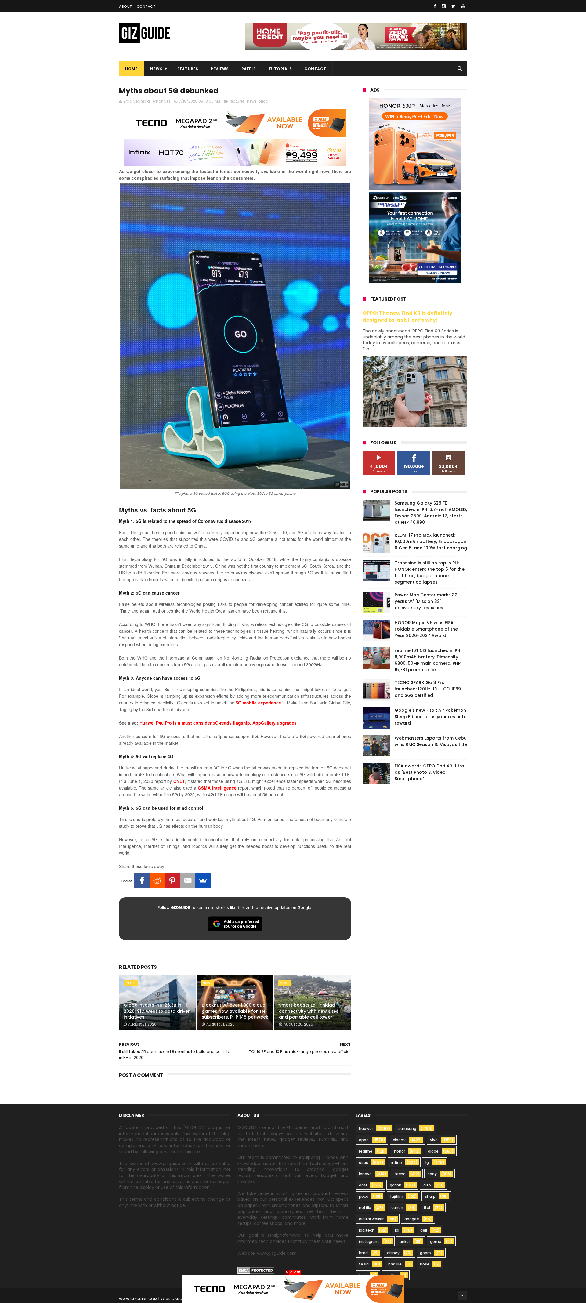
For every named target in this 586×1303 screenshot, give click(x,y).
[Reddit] (157, 880)
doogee (411, 1219)
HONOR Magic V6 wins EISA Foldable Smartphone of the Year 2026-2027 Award (426, 629)
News (156, 68)
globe (130, 983)
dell (423, 1230)
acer (363, 1185)
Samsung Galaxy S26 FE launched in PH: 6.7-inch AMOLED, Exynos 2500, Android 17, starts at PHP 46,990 (431, 512)
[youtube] (463, 6)
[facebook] (435, 6)
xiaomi (399, 1139)
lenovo (365, 1173)
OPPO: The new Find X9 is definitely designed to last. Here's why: (407, 316)
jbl (397, 1230)
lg (427, 1162)
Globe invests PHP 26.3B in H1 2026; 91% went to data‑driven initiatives (157, 1011)
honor (399, 1151)
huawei (366, 1128)
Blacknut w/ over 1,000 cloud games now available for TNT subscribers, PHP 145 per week (235, 1011)
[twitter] (453, 6)
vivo (434, 1139)
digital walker (371, 1219)
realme (365, 1151)
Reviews (220, 68)
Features (187, 68)
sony (432, 1173)
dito (427, 1185)
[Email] (187, 880)
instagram (369, 1241)
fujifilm (396, 1196)
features (237, 101)
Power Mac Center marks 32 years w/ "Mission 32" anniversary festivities (426, 601)
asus (363, 1162)
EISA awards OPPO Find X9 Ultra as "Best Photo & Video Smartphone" (429, 772)
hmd (363, 1252)
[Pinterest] (172, 880)
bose (424, 1264)
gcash (395, 1185)
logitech (366, 1230)
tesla (364, 1264)
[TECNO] (293, 1289)
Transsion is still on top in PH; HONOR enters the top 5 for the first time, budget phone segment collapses (430, 572)
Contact (146, 6)
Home (131, 68)
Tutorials (280, 68)
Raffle (248, 68)
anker (405, 1241)
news (252, 101)
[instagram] (444, 6)
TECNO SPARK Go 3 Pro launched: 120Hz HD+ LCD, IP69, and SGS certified (428, 688)
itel (427, 1207)
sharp (430, 1196)
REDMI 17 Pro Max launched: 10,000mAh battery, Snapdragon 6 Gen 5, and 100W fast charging (431, 541)
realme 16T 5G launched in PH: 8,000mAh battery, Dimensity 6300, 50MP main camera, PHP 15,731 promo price (428, 660)
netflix (365, 1207)
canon (397, 1207)
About (125, 6)
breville (395, 1264)
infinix (396, 1162)
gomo (435, 1241)
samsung (407, 1128)
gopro (425, 1252)
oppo (364, 1139)
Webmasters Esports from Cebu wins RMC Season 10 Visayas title (431, 741)
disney (393, 1252)
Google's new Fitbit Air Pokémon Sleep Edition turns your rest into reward (431, 716)
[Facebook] (142, 880)
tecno (400, 1173)
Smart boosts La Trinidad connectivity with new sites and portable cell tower (308, 1011)
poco (363, 1196)
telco (263, 101)
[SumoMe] (203, 880)
